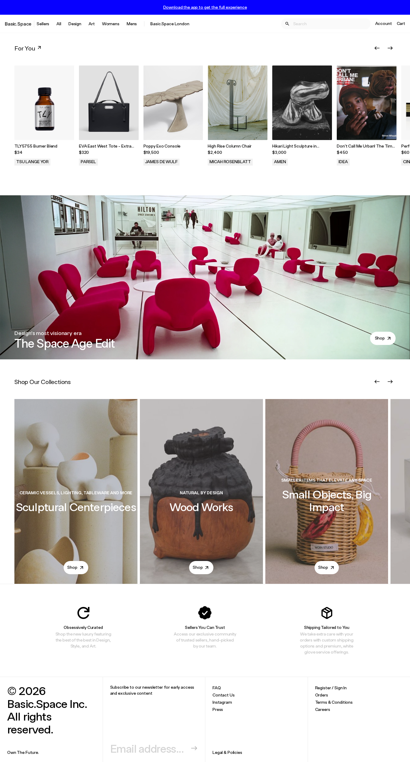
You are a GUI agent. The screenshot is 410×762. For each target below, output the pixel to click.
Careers (322, 709)
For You (24, 48)
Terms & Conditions (334, 702)
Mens (132, 23)
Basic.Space (18, 23)
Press (218, 709)
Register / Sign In (331, 687)
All (58, 23)
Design (74, 23)
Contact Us (224, 694)
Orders (321, 694)
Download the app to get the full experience (205, 7)
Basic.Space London (169, 23)
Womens (110, 23)
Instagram (222, 702)
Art (92, 23)
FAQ (217, 687)
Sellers (43, 23)
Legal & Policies (227, 752)
